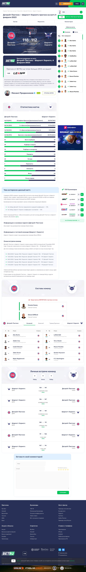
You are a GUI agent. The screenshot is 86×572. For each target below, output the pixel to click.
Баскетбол (20, 11)
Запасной (41, 323)
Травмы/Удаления (54, 323)
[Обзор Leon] (64, 215)
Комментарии (69, 21)
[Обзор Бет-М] (64, 210)
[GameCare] (44, 549)
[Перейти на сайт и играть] (82, 194)
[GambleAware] (52, 549)
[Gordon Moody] (35, 549)
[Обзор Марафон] (64, 205)
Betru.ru (19, 560)
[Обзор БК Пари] (64, 199)
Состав (15, 21)
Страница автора (49, 93)
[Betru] (8, 554)
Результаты (41, 21)
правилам (72, 560)
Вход (77, 3)
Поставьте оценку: (62, 467)
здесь (17, 216)
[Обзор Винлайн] (64, 194)
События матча (70, 27)
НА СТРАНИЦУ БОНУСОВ (71, 220)
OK (13, 560)
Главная (5, 11)
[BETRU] (6, 4)
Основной (29, 323)
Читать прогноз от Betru (71, 17)
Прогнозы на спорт (12, 11)
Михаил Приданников (22, 93)
